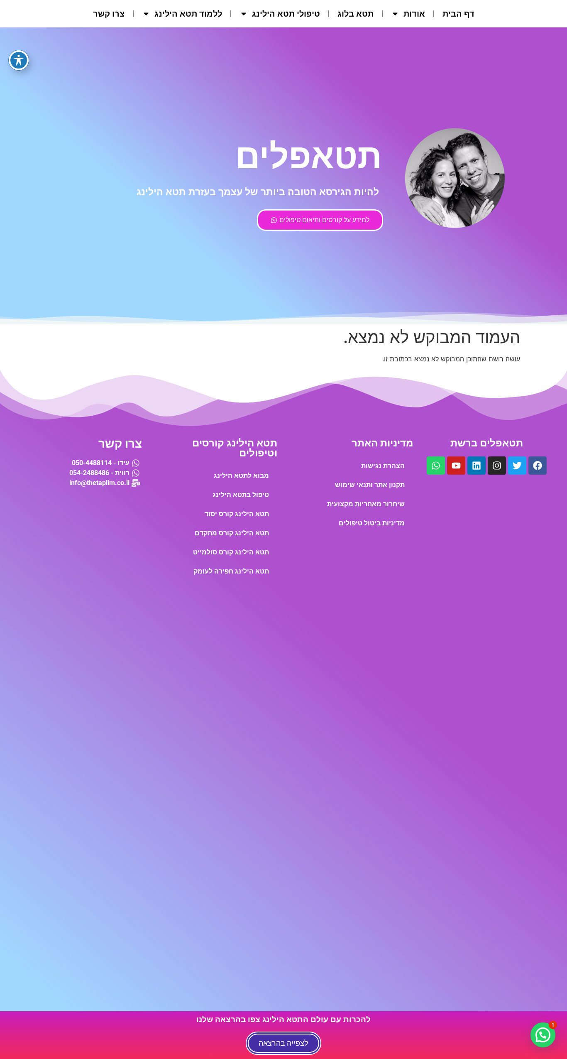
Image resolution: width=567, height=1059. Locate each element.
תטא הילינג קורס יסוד (237, 514)
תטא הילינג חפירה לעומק (231, 571)
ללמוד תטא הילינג (188, 14)
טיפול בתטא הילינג (241, 495)
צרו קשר (109, 14)
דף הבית (458, 14)
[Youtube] (456, 465)
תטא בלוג (355, 14)
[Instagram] (497, 465)
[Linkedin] (476, 465)
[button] (542, 1034)
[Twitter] (517, 465)
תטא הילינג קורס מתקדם (232, 533)
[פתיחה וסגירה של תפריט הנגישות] (19, 60)
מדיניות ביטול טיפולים (372, 523)
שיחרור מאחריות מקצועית (366, 504)
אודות (414, 14)
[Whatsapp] (436, 465)
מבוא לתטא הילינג (241, 476)
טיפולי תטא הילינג (286, 14)
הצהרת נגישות (383, 466)
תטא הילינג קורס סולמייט (231, 552)
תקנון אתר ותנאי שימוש (370, 485)
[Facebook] (537, 465)
